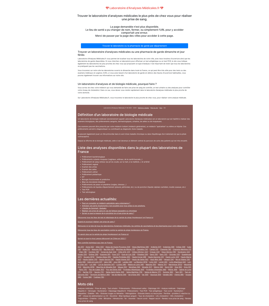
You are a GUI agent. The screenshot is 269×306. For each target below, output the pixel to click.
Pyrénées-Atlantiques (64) (133, 270)
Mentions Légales (143, 108)
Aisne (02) (90, 247)
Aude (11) (86, 249)
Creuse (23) (155, 252)
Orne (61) (187, 267)
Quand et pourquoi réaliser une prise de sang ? (96, 222)
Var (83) (145, 275)
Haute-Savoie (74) (106, 259)
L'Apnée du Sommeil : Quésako (94, 208)
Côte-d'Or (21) (124, 252)
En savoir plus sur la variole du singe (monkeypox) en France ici (103, 234)
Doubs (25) (82, 254)
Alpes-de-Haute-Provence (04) (117, 247)
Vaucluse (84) (155, 275)
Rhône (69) (172, 270)
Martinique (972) (175, 264)
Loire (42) (153, 262)
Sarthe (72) (87, 272)
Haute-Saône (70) (90, 259)
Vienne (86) (179, 275)
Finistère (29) (142, 254)
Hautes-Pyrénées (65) (121, 257)
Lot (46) (93, 264)
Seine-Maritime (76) (134, 272)
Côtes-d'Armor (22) (140, 252)
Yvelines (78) (99, 277)
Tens (160, 108)
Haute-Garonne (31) (156, 257)
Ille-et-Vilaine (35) (183, 259)
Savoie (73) (99, 272)
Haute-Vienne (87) (123, 259)
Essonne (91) (105, 254)
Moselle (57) (147, 267)
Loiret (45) (163, 262)
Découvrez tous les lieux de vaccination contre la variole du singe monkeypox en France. (113, 230)
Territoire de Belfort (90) (100, 275)
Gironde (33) (174, 254)
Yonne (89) (87, 277)
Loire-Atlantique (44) (177, 262)
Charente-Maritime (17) (182, 249)
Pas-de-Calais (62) (96, 270)
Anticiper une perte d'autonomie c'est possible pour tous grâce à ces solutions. (113, 206)
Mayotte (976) (88, 267)
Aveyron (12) (97, 249)
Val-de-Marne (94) (119, 275)
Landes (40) (127, 262)
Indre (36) (82, 262)
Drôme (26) (93, 254)
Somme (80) (168, 272)
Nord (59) (169, 267)
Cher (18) (83, 252)
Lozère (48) (121, 264)
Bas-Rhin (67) (109, 249)
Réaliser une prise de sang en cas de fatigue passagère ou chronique (109, 211)
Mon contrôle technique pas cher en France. (95, 243)
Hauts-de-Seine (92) (140, 259)
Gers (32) (163, 254)
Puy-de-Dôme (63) (113, 270)
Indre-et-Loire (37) (94, 262)
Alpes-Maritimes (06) (140, 247)
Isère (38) (108, 262)
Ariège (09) (180, 247)
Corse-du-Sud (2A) (108, 252)
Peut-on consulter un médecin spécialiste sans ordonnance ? (106, 203)
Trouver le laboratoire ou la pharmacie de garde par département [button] (134, 46)
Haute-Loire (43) (172, 257)
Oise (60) (178, 267)
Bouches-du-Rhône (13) (125, 249)
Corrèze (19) (94, 252)
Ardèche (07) (156, 247)
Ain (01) (81, 247)
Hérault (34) (169, 259)
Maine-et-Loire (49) (136, 264)
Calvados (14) (142, 249)
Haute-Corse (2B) (139, 257)
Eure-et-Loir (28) (128, 254)
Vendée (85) (168, 275)
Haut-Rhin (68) (156, 259)
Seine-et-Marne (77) (153, 272)
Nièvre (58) (158, 267)
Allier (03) (100, 247)
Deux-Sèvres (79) (169, 252)
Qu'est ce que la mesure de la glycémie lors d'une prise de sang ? (108, 213)
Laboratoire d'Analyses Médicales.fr (134, 8)
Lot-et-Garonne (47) (106, 264)
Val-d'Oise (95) (134, 275)
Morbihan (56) (134, 267)
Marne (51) (162, 264)
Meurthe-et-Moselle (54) (106, 267)
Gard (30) (154, 254)
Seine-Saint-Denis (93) (115, 272)
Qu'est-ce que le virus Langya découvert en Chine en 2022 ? (102, 238)
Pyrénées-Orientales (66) (156, 270)
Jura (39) (117, 262)
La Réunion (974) (140, 262)
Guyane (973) (89, 257)
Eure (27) (116, 254)
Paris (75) (83, 270)
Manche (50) (151, 264)
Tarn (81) (179, 272)
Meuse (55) (122, 267)
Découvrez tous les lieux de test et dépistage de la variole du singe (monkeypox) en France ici (115, 217)
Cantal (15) (154, 249)
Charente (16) (165, 249)
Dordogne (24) (184, 252)
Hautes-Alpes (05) (103, 257)
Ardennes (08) (168, 247)
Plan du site (154, 108)
